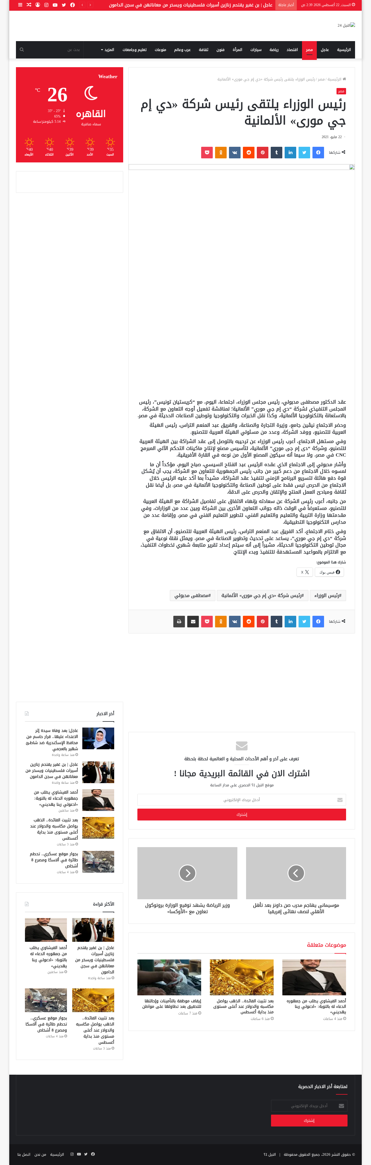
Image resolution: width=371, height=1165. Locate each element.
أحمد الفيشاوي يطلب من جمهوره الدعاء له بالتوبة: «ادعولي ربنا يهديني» (316, 1006)
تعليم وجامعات (135, 49)
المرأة (237, 49)
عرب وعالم (182, 49)
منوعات (160, 49)
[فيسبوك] (318, 152)
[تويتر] (304, 152)
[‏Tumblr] (276, 152)
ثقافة (203, 49)
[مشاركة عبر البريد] (193, 621)
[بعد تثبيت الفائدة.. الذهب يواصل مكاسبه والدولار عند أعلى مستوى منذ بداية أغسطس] (242, 977)
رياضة (274, 49)
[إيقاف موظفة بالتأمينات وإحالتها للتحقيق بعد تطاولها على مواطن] (169, 977)
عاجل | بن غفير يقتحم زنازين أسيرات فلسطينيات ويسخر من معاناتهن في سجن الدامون (190, 5)
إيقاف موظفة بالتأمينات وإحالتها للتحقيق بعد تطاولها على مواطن (171, 1003)
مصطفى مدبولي (191, 595)
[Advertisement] (241, 349)
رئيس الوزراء (326, 595)
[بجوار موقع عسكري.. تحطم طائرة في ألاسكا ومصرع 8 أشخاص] (98, 862)
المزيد (109, 49)
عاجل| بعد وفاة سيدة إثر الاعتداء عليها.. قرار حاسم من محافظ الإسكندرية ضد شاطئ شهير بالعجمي (52, 740)
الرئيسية (344, 49)
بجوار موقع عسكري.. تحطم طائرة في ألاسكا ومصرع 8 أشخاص (54, 860)
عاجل (325, 49)
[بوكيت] (207, 152)
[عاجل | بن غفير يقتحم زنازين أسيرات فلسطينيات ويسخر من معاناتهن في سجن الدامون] (98, 772)
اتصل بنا (23, 1154)
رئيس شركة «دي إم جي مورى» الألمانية (261, 595)
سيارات (255, 49)
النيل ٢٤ (270, 1154)
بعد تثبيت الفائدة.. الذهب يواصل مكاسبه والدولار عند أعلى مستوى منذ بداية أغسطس (243, 1006)
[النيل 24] (346, 26)
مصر (309, 49)
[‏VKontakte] (235, 152)
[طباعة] (179, 621)
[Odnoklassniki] (221, 152)
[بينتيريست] (262, 152)
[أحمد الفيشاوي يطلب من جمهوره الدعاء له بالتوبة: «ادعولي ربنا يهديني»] (314, 977)
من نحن (40, 1154)
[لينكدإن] (290, 152)
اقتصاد (292, 49)
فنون (221, 49)
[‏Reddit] (248, 152)
